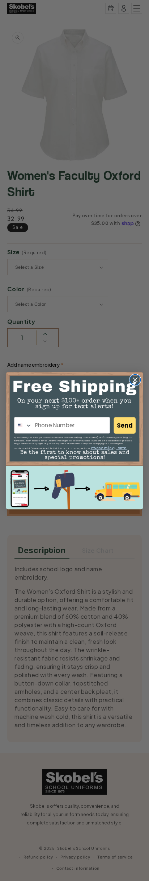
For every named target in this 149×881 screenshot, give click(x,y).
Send (125, 425)
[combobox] (23, 425)
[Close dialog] (135, 379)
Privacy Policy (102, 447)
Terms (121, 447)
